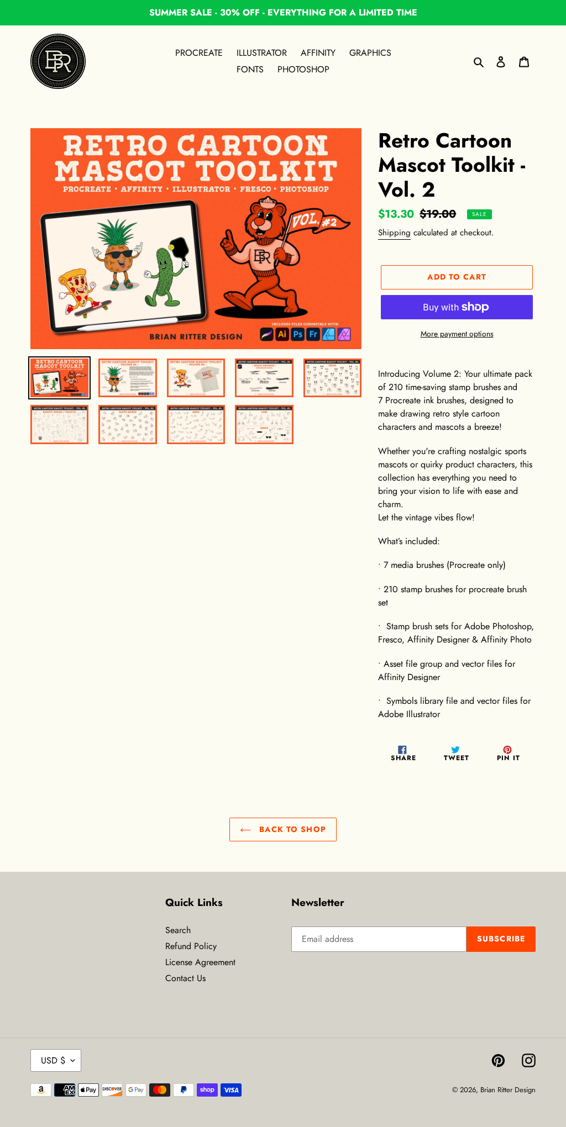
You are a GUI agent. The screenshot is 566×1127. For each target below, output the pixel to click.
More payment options (457, 333)
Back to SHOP (291, 829)
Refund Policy (191, 946)
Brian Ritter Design (508, 1089)
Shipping (394, 233)
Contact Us (185, 978)
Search (178, 930)
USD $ (53, 1060)
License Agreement (200, 962)
